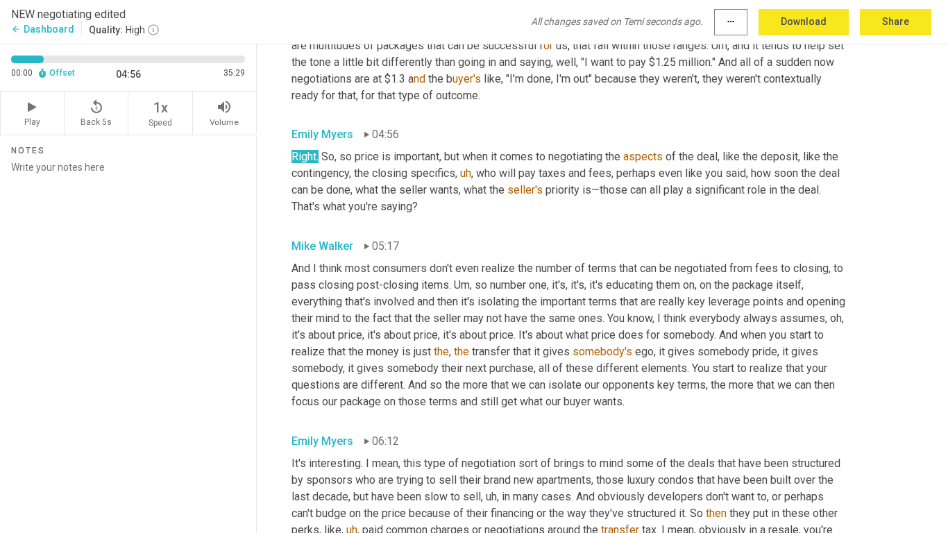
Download (804, 21)
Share (895, 21)
